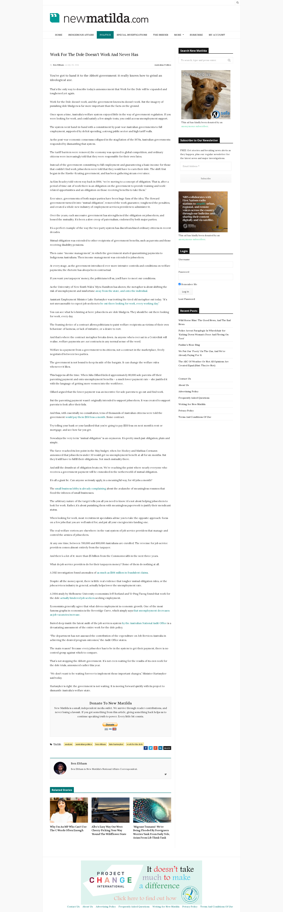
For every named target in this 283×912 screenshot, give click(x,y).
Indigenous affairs (81, 34)
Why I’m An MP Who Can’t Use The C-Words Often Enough (68, 828)
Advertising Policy (188, 391)
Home (58, 34)
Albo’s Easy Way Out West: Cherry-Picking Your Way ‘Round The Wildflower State (109, 830)
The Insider (160, 34)
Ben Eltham (58, 65)
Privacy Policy (186, 410)
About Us (184, 385)
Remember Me (189, 284)
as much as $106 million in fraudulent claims (122, 572)
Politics (105, 34)
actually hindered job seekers (77, 598)
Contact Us (185, 378)
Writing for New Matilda (192, 404)
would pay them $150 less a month (85, 417)
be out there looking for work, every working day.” (129, 303)
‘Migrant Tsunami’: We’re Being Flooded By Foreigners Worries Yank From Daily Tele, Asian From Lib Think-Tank (151, 832)
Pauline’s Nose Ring (189, 344)
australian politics (84, 744)
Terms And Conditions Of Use (195, 417)
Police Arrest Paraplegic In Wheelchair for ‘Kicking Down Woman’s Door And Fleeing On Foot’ (203, 334)
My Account (217, 34)
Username (184, 259)
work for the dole (135, 744)
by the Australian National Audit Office (144, 623)
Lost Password (187, 299)
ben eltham (100, 744)
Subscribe (196, 34)
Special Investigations (132, 34)
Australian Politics (162, 65)
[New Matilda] (99, 18)
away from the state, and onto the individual (121, 290)
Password (184, 271)
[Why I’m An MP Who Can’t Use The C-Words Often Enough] (69, 810)
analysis (68, 744)
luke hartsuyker (116, 744)
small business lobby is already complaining (80, 488)
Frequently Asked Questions (194, 397)
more (167, 747)
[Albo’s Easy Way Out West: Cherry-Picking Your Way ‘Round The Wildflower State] (111, 810)
